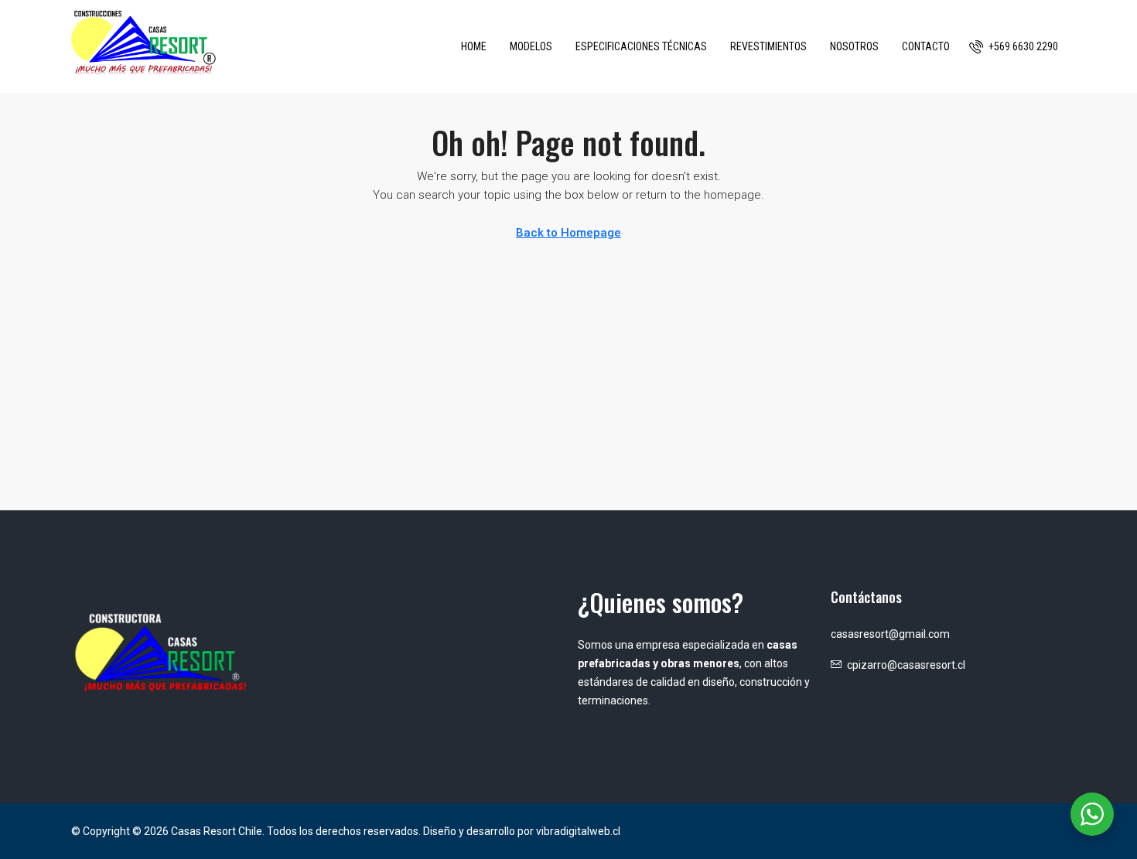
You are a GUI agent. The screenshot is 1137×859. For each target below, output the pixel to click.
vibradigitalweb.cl (578, 831)
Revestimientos (768, 46)
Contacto (926, 46)
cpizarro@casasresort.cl (906, 665)
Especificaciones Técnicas (641, 46)
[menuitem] (1013, 46)
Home (474, 46)
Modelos (531, 46)
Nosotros (854, 46)
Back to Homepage (568, 233)
